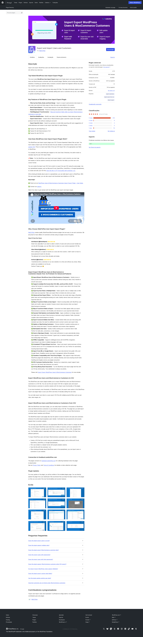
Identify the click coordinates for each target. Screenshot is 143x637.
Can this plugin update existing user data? (39, 578)
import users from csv (109, 97)
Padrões (34, 622)
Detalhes (32, 57)
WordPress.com (116, 615)
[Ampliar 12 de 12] (82, 523)
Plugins (34, 619)
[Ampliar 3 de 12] (82, 489)
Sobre (7, 615)
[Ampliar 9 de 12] (82, 511)
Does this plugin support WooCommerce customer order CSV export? (47, 564)
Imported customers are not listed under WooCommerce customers (46, 583)
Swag (88, 622)
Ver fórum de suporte (94, 147)
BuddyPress (115, 622)
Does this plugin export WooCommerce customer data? (43, 550)
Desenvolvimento (61, 57)
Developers (62, 619)
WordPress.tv (63, 622)
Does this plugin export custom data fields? (40, 573)
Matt (114, 617)
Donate (88, 619)
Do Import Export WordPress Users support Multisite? (43, 569)
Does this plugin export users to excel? (39, 540)
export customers (110, 93)
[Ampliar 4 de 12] (44, 500)
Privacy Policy (37, 465)
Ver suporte (106, 67)
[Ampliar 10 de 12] (44, 523)
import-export (111, 100)
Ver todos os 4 (111, 90)
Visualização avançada (95, 104)
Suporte (112, 57)
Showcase (35, 615)
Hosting (8, 619)
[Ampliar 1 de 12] (44, 489)
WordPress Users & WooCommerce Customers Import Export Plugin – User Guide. (60, 183)
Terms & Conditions (48, 465)
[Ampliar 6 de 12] (82, 500)
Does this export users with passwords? (39, 554)
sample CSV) (31, 147)
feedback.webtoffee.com (48, 460)
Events (87, 617)
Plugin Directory (10, 7)
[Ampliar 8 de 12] (63, 511)
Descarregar (110, 49)
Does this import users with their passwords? (40, 559)
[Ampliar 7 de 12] (44, 511)
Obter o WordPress (135, 2)
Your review (92, 131)
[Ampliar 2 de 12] (63, 489)
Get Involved (89, 615)
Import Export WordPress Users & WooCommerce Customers (55, 372)
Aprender (61, 615)
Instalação (50, 57)
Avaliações (41, 57)
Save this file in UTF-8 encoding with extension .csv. (60, 170)
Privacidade (9, 622)
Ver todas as (111, 131)
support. (39, 186)
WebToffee (42, 50)
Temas (34, 617)
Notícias (8, 617)
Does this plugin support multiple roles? (38, 545)
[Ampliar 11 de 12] (63, 523)
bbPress (114, 619)
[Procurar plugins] (21, 12)
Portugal (22, 629)
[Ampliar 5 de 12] (63, 500)
